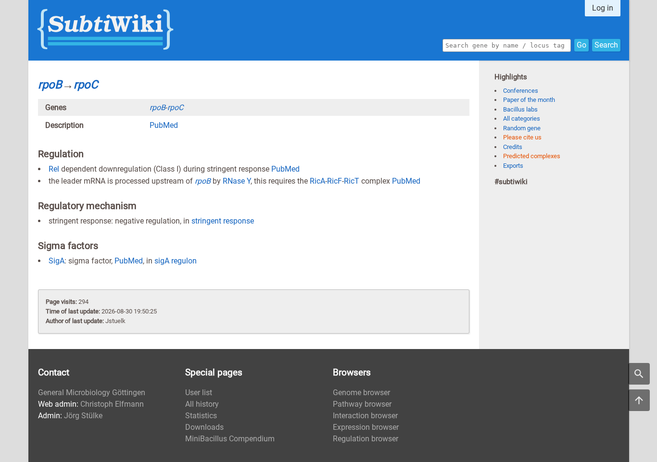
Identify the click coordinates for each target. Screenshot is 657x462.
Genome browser (361, 392)
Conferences (520, 90)
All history (202, 404)
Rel (54, 169)
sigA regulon (175, 260)
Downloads (204, 427)
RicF (334, 181)
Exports (513, 165)
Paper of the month (529, 99)
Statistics (201, 415)
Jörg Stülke (83, 415)
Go (581, 45)
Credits (512, 146)
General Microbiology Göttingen (91, 392)
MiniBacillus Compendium (230, 438)
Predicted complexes (531, 156)
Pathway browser (362, 404)
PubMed (164, 125)
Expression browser (366, 427)
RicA (317, 181)
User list (198, 392)
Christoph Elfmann (112, 404)
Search (606, 45)
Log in (602, 7)
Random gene (522, 128)
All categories (521, 118)
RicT (351, 181)
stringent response (222, 220)
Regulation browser (365, 438)
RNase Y (237, 181)
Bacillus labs (520, 109)
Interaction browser (365, 415)
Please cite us (522, 137)
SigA (56, 260)
